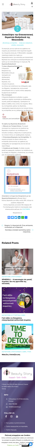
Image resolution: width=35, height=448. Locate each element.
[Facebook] (9, 217)
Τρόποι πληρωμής (11, 430)
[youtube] (17, 416)
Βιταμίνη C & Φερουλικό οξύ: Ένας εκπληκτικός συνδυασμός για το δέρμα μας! (19, 226)
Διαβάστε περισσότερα (26, 442)
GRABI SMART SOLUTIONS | (10, 386)
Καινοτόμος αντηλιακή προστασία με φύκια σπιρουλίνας (17, 230)
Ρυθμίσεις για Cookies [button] (13, 445)
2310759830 (26, 209)
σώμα (23, 315)
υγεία (29, 351)
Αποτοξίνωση (16, 276)
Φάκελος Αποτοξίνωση (11, 354)
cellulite (13, 45)
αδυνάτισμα (6, 43)
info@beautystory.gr (15, 407)
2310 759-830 (13, 404)
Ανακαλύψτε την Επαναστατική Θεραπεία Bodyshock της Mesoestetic (17, 37)
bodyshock (29, 43)
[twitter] (12, 416)
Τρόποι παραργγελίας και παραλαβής (17, 426)
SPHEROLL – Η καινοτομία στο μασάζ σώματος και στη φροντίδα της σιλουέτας (17, 281)
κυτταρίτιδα (13, 43)
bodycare (22, 43)
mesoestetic (20, 45)
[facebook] (6, 416)
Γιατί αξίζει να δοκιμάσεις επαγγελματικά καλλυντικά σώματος (16, 319)
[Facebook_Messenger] (31, 444)
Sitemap (4, 388)
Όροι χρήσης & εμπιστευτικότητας (15, 423)
